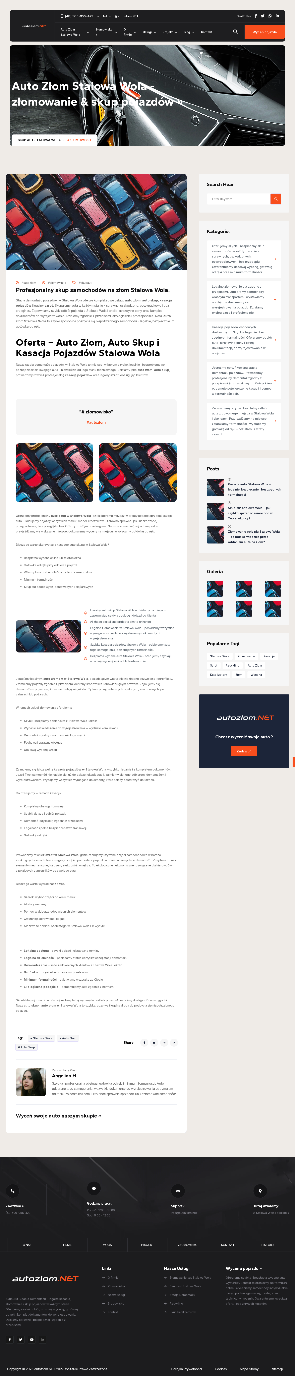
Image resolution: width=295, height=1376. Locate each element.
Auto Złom (255, 665)
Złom (238, 674)
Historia (267, 1245)
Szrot (213, 665)
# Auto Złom (68, 1038)
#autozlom (96, 422)
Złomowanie (246, 656)
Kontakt (206, 32)
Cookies (221, 1369)
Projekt (168, 32)
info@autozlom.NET (123, 16)
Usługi (147, 32)
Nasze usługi (116, 1295)
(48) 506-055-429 (79, 16)
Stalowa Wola (219, 656)
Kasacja (269, 656)
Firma (67, 1245)
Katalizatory (218, 674)
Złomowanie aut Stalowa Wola (190, 1277)
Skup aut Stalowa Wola (39, 140)
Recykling (232, 665)
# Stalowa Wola (41, 1038)
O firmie (128, 32)
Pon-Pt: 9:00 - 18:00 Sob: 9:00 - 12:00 (101, 1212)
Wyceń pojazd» (265, 32)
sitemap (277, 1369)
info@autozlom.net (184, 1213)
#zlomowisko (79, 140)
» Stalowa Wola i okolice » (271, 1213)
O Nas (27, 1245)
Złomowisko (187, 1245)
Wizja (107, 1245)
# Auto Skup (26, 1047)
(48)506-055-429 (18, 1213)
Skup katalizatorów (183, 1312)
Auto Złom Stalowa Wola (70, 32)
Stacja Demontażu (182, 1295)
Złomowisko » (104, 32)
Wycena (256, 674)
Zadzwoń (244, 751)
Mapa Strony (249, 1369)
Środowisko (116, 1303)
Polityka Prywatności (186, 1369)
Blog (187, 32)
